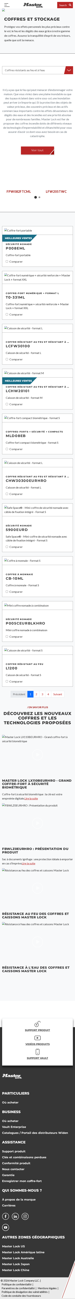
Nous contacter (13, 1169)
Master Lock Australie (18, 1258)
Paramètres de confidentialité (18, 1288)
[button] (37, 70)
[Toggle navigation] (7, 5)
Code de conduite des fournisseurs (21, 1295)
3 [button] (42, 694)
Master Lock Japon (16, 1264)
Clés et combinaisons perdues (24, 1157)
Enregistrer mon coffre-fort (22, 1181)
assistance (13, 1142)
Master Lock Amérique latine (23, 1252)
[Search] (70, 5)
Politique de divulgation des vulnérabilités (25, 1291)
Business (11, 1112)
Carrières (9, 1205)
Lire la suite (31, 798)
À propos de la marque (19, 1199)
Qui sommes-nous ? (22, 1190)
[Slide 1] (35, 197)
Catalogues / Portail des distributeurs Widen (35, 1133)
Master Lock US (13, 1246)
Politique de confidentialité (17, 1284)
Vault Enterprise (14, 1127)
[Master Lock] (33, 5)
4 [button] (48, 694)
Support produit (13, 1151)
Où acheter (10, 1102)
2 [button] (36, 694)
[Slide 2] (39, 197)
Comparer (16, 261)
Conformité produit (16, 1163)
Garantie (8, 1175)
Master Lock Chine (15, 1270)
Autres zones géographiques (33, 1237)
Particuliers (15, 1093)
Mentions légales (47, 1288)
